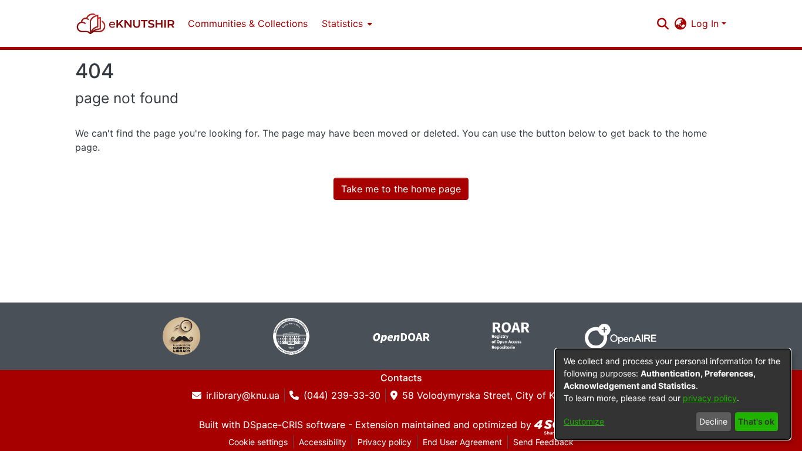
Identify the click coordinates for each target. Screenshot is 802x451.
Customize (584, 421)
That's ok (756, 421)
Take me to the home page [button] (401, 189)
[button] (125, 23)
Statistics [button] (342, 23)
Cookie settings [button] (258, 442)
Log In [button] (706, 23)
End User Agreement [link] (462, 442)
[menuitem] (345, 23)
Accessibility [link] (322, 442)
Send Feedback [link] (543, 442)
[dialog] (672, 394)
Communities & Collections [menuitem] (248, 23)
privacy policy (710, 398)
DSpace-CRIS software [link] (294, 424)
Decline (713, 421)
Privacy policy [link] (385, 442)
